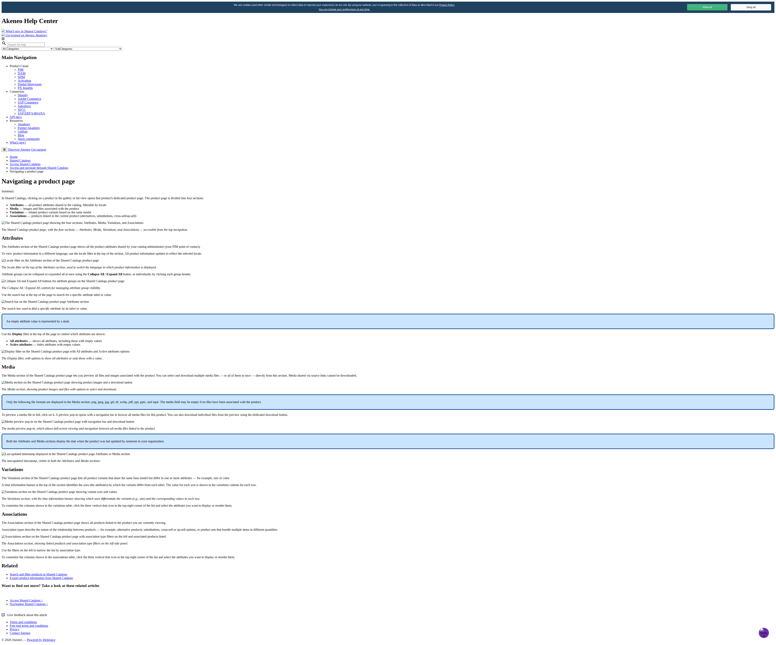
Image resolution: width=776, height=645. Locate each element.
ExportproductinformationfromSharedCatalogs (41, 578)
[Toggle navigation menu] (4, 150)
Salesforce (24, 106)
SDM (21, 77)
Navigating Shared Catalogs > (29, 604)
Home (14, 157)
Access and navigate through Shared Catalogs (39, 167)
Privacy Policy (446, 5)
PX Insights (25, 88)
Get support (38, 149)
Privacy (14, 629)
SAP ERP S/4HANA (31, 113)
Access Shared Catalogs (25, 164)
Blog (21, 135)
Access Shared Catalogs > (26, 600)
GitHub (22, 131)
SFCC (22, 109)
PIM (20, 69)
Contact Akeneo (20, 633)
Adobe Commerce (29, 99)
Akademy (24, 124)
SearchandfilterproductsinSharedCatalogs (38, 574)
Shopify (23, 95)
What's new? (18, 142)
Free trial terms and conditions (29, 625)
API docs (16, 117)
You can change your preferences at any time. (344, 9)
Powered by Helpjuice (41, 640)
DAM (21, 73)
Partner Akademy (29, 128)
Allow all (707, 7)
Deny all (751, 7)
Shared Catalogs (20, 160)
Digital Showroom (29, 84)
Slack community (29, 139)
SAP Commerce (28, 102)
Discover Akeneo (19, 149)
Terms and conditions (23, 622)
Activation (24, 80)
